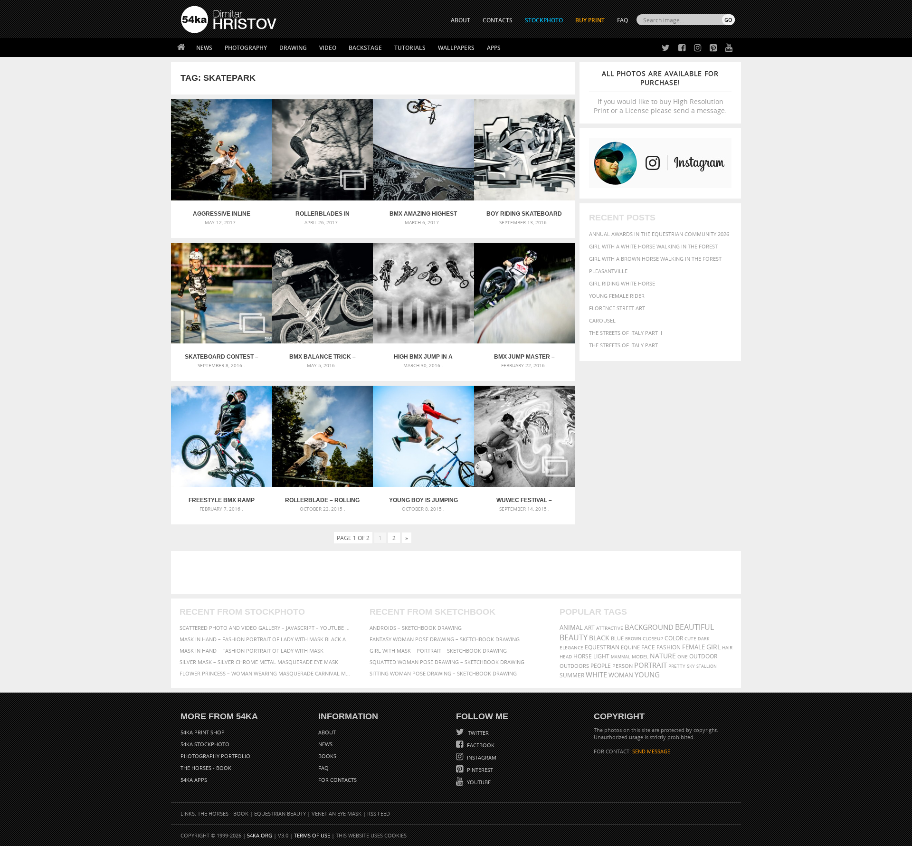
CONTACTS (498, 20)
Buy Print (590, 20)
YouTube (478, 782)
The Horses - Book (205, 767)
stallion (706, 666)
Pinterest (479, 769)
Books (327, 756)
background (649, 627)
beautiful (694, 627)
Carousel (602, 320)
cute (690, 639)
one (682, 657)
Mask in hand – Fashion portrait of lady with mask (251, 650)
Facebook (480, 745)
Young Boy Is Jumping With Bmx (423, 500)
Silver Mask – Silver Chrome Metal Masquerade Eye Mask (259, 661)
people (600, 666)
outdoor (703, 656)
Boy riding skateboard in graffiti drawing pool (524, 213)
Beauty (574, 637)
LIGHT (601, 656)
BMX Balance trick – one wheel (322, 356)
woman (620, 675)
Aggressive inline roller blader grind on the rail (221, 213)
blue (617, 638)
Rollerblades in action (322, 213)
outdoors (574, 666)
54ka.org (259, 835)
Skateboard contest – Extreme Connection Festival (221, 356)
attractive (609, 628)
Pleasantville (608, 271)
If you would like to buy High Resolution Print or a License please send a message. (660, 92)
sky (691, 666)
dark (704, 639)
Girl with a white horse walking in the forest (653, 246)
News (204, 48)
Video (327, 48)
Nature (663, 655)
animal (571, 628)
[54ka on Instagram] (695, 48)
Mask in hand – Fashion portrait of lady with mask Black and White (266, 639)
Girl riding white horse (622, 283)
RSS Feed (378, 813)
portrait (650, 665)
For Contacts (337, 779)
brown (633, 639)
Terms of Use (312, 835)
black (599, 637)
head (566, 657)
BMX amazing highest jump (423, 213)
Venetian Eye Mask (336, 813)
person (622, 665)
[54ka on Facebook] (680, 48)
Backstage (365, 48)
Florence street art (617, 308)
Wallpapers (456, 48)
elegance (571, 648)
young (647, 674)
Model (640, 656)
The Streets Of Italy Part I (625, 345)
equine (630, 647)
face (648, 647)
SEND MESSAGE (651, 751)
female (693, 647)
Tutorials (410, 48)
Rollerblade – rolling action (322, 500)
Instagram (481, 757)
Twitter (477, 732)
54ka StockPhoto (204, 744)
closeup (653, 638)
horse (582, 656)
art (589, 628)
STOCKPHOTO (544, 20)
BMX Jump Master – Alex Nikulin (524, 356)
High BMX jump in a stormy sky (423, 356)
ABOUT (460, 20)
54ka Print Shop (202, 732)
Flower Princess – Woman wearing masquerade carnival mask (266, 673)
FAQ (622, 20)
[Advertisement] (458, 572)
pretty (676, 666)
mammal (620, 657)
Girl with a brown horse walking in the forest (655, 258)
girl (713, 647)
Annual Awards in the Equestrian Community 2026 (659, 234)
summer (572, 675)
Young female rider (617, 295)
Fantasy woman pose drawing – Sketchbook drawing (445, 639)
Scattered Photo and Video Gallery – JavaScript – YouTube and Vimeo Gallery (266, 627)
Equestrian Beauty (280, 813)
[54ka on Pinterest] (711, 48)
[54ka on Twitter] (664, 48)
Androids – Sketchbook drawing (416, 627)
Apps (494, 48)
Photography (246, 48)
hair (727, 647)
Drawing (293, 48)
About (327, 732)
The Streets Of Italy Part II (625, 332)
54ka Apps (193, 779)
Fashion (668, 647)
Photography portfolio (215, 756)
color (674, 638)
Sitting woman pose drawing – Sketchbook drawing (443, 673)
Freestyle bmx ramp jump (222, 500)
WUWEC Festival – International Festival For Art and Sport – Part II (524, 500)
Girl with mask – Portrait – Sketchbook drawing (438, 650)
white (596, 674)
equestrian (602, 647)
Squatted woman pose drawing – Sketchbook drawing (447, 661)
